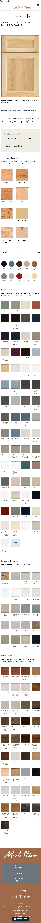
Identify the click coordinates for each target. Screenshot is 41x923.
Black (4, 268)
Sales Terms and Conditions (20, 916)
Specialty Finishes (9, 561)
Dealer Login (5, 1)
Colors (4, 252)
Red (19, 280)
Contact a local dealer (14, 146)
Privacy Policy (20, 913)
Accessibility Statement (20, 910)
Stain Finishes (7, 656)
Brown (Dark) (19, 269)
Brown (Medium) (34, 269)
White (27, 280)
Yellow (34, 280)
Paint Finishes (8, 290)
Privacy (20, 904)
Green (4, 280)
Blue (11, 268)
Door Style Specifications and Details (18, 111)
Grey (11, 280)
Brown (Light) (27, 269)
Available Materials (10, 158)
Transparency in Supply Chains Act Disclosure (20, 907)
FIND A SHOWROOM (19, 16)
